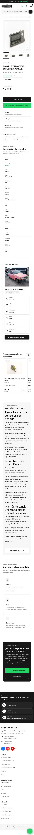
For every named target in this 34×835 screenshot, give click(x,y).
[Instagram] (8, 749)
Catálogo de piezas (6, 757)
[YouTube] (13, 749)
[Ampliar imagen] (27, 47)
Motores (3, 771)
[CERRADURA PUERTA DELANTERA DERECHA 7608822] (14, 368)
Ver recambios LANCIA (16, 550)
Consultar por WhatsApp (18, 670)
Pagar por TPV (5, 796)
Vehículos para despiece (7, 761)
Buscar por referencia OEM (8, 768)
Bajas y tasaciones (6, 786)
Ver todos (28, 355)
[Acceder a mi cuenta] (26, 6)
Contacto (3, 793)
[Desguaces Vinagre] (6, 6)
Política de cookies (6, 811)
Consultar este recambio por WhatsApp (18, 105)
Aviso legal (4, 804)
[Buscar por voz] (26, 11)
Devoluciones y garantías (7, 815)
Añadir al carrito (18, 99)
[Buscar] (30, 12)
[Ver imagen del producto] (6, 55)
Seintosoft (12, 828)
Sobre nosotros (5, 782)
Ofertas (3, 775)
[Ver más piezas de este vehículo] (17, 276)
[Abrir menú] (22, 6)
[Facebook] (3, 749)
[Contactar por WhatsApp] (29, 831)
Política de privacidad (6, 808)
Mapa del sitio (5, 818)
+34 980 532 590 (17, 676)
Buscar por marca (5, 764)
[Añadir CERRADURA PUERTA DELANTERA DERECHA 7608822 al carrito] (23, 390)
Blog (2, 789)
